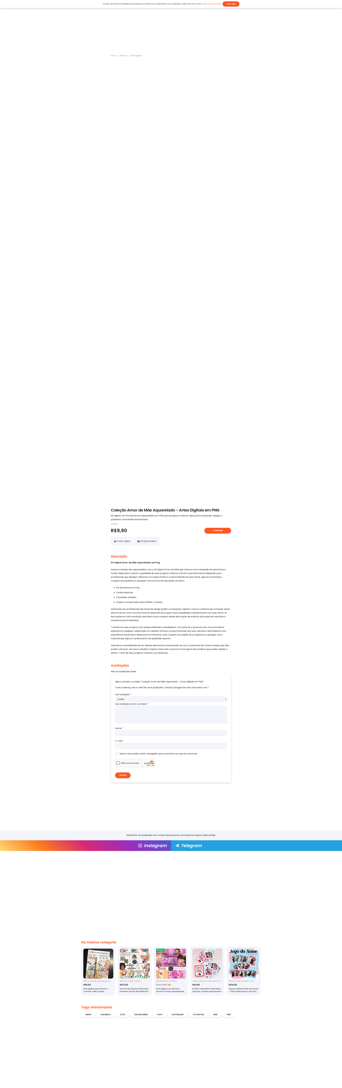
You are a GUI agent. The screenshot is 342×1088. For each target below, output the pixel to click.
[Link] (85, 845)
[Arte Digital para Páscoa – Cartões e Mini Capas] (98, 971)
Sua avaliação (123, 694)
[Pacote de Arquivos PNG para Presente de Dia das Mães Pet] (135, 971)
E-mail (119, 740)
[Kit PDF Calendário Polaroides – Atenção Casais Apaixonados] (207, 971)
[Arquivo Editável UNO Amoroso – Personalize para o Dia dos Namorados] (244, 971)
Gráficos (123, 55)
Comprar (218, 530)
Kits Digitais (136, 55)
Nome (119, 728)
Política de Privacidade (211, 4)
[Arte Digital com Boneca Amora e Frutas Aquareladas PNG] (171, 971)
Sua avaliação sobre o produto (132, 703)
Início (113, 55)
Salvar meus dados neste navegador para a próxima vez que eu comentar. (159, 753)
